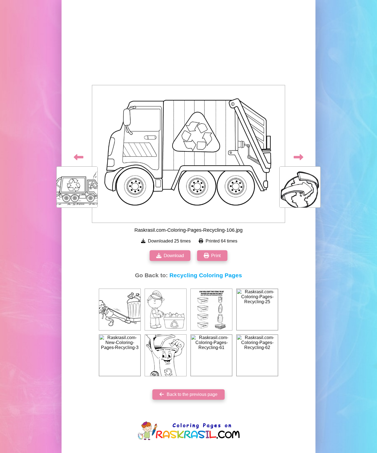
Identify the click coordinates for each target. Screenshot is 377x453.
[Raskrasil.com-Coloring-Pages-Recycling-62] (257, 355)
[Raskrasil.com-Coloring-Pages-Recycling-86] (211, 310)
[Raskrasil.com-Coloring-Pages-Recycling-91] (120, 310)
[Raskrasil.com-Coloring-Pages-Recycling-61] (211, 355)
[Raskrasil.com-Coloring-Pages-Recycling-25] (257, 310)
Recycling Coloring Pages (205, 275)
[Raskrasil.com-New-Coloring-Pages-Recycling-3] (120, 355)
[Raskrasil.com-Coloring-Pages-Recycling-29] (166, 355)
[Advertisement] (188, 44)
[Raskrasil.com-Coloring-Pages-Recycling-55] (166, 310)
